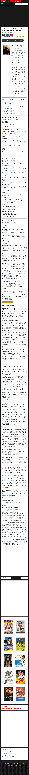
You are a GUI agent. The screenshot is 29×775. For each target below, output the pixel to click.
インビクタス (8, 510)
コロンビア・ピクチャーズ (11, 195)
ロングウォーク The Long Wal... (8, 658)
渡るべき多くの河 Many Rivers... (8, 673)
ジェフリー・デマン (9, 187)
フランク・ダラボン (13, 119)
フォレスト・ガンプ (13, 382)
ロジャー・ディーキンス (14, 139)
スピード (19, 379)
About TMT (6, 763)
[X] (3, 35)
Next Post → (24, 578)
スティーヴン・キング (14, 131)
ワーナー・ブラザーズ (9, 200)
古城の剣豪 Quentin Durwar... (19, 690)
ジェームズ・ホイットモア (11, 168)
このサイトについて (7, 751)
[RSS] (8, 757)
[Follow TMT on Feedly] (12, 757)
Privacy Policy (15, 763)
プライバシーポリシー (7, 753)
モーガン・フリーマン (9, 156)
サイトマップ (5, 749)
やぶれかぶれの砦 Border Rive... (8, 640)
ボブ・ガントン (7, 163)
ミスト (19, 417)
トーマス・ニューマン (13, 146)
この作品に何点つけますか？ (8, 36)
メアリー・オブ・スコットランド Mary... (8, 690)
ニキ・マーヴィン (12, 129)
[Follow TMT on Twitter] (3, 757)
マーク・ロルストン (9, 182)
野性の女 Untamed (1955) (6, 623)
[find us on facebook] (5, 757)
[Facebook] (7, 35)
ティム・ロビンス (8, 151)
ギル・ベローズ (7, 177)
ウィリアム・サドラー (9, 161)
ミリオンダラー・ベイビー (12, 503)
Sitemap (23, 763)
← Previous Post (6, 578)
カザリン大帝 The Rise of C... (20, 673)
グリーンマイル (16, 414)
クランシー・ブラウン (9, 173)
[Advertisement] (14, 17)
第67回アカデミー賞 (9, 223)
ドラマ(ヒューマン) (10, 103)
